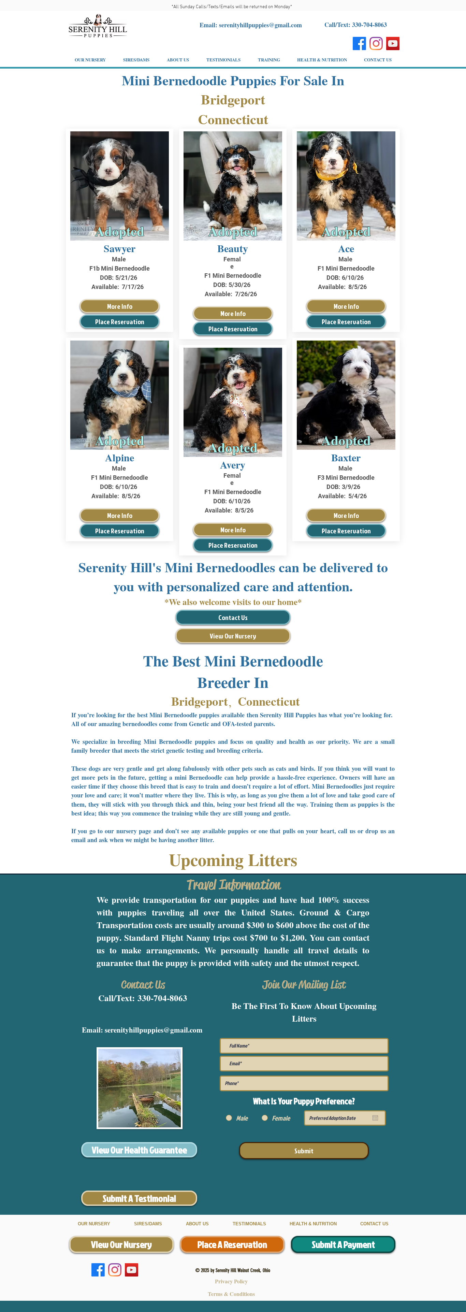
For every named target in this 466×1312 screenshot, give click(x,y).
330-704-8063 (162, 998)
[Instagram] (376, 43)
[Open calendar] (375, 1118)
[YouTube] (392, 43)
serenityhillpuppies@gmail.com (260, 24)
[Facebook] (359, 43)
